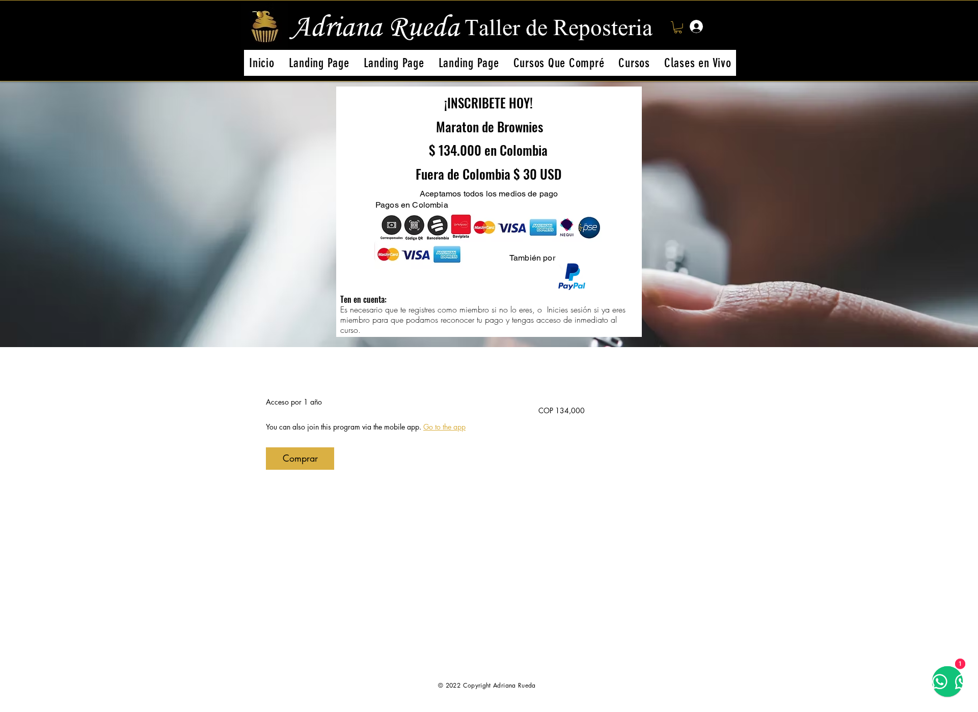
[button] (678, 27)
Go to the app (444, 427)
